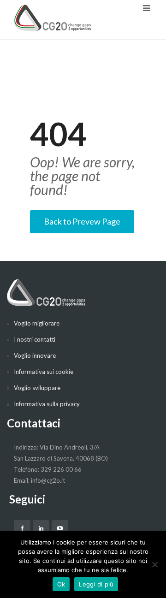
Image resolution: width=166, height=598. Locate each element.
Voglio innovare (35, 355)
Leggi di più (96, 584)
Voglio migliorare (36, 323)
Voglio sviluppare (37, 387)
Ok (61, 584)
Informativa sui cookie (43, 371)
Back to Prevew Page (82, 221)
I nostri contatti (34, 339)
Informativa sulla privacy (47, 404)
